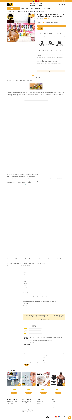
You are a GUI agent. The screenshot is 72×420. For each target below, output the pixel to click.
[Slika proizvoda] (14, 379)
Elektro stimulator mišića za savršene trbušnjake (58, 387)
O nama (53, 401)
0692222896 (33, 5)
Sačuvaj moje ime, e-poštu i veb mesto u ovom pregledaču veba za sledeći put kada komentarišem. (44, 360)
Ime (25, 355)
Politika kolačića (55, 409)
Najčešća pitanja (40, 401)
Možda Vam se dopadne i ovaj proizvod (44, 68)
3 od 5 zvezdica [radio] (32, 342)
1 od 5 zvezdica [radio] (30, 342)
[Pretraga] (59, 5)
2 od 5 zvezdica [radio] (31, 342)
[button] (14, 393)
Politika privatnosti (55, 407)
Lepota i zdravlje (14, 11)
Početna (8, 11)
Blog (52, 403)
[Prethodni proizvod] (62, 11)
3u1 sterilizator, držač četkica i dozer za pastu (14, 387)
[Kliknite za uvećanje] (9, 39)
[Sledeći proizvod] (64, 11)
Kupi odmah (40, 28)
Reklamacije (39, 403)
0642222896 (33, 3)
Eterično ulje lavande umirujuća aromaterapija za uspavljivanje (51, 25)
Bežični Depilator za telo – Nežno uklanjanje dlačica (43, 387)
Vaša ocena (26, 342)
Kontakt (38, 405)
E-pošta (46, 355)
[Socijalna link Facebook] (62, 1)
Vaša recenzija (27, 344)
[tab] (33, 76)
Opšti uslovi (54, 405)
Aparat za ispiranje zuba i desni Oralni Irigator (28, 387)
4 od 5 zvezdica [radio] (33, 342)
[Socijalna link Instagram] (64, 1)
